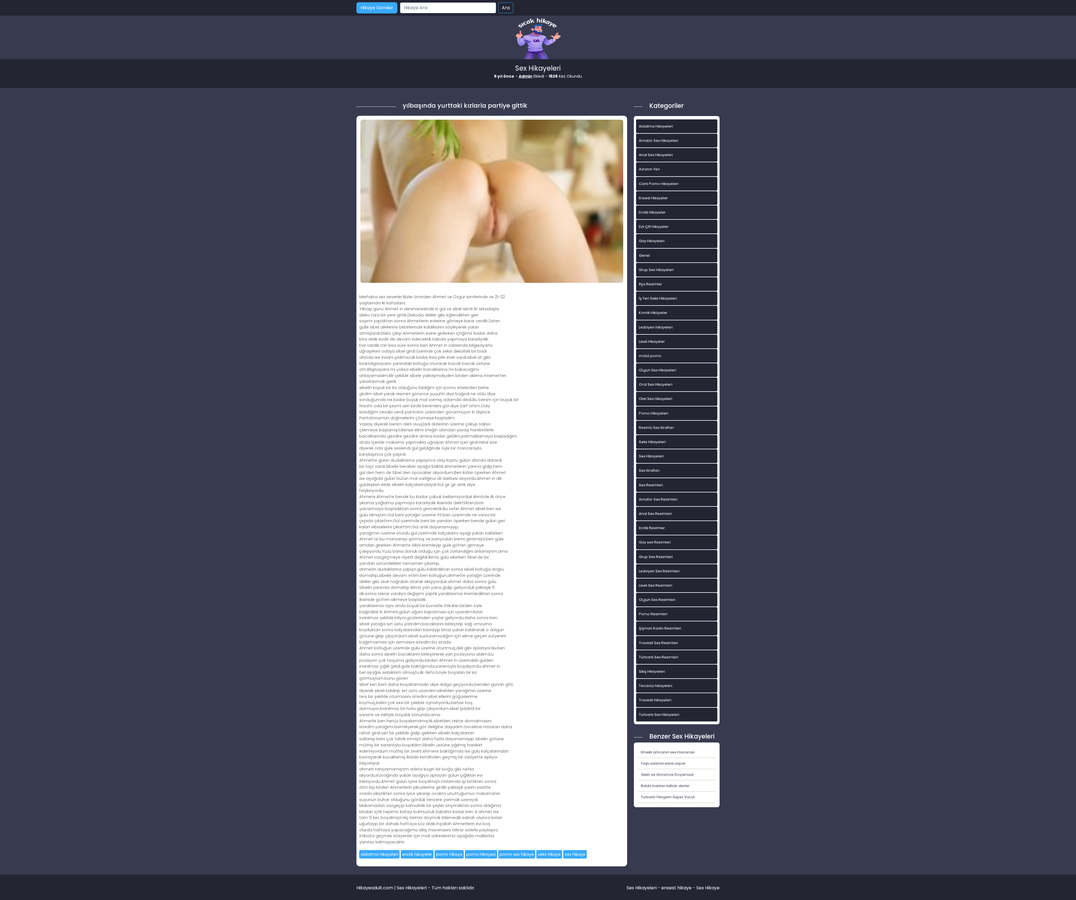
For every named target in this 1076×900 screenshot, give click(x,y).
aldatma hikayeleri (379, 854)
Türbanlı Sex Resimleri (658, 657)
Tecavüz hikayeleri (655, 685)
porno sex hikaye (517, 854)
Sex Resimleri (651, 485)
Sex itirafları (649, 470)
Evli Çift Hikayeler (654, 226)
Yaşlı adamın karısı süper (663, 763)
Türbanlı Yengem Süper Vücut (668, 797)
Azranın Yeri (649, 169)
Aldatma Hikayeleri (656, 126)
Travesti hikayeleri (655, 700)
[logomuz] (538, 39)
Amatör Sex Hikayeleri (658, 140)
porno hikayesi (481, 854)
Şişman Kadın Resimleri (660, 628)
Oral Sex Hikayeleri (655, 384)
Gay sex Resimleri (655, 542)
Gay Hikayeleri (652, 241)
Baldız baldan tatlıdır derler (665, 785)
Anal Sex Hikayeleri (656, 154)
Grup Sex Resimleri (656, 556)
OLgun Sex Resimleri (657, 599)
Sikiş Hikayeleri (652, 671)
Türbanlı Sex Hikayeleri (659, 714)
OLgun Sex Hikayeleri (657, 370)
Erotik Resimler (652, 528)
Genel (644, 255)
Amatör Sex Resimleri (658, 499)
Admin (525, 76)
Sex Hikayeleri (651, 456)
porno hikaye (449, 854)
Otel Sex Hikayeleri (655, 398)
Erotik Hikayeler (652, 212)
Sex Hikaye (708, 888)
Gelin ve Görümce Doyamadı (667, 774)
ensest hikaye (676, 888)
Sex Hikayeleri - (644, 888)
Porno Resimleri (653, 614)
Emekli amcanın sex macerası (668, 752)
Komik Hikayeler (653, 312)
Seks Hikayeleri (652, 441)
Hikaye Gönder (377, 7)
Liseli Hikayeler (652, 341)
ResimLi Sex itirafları (656, 427)
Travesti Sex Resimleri (658, 642)
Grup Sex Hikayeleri (656, 269)
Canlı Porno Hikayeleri (658, 183)
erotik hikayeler (417, 854)
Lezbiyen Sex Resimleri (659, 571)
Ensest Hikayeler (653, 198)
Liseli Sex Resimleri (655, 585)
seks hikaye (549, 854)
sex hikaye (575, 854)
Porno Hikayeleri (653, 413)
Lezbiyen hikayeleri (656, 327)
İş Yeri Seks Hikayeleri (658, 298)
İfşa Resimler (650, 284)
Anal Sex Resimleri (655, 513)
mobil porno (650, 355)
